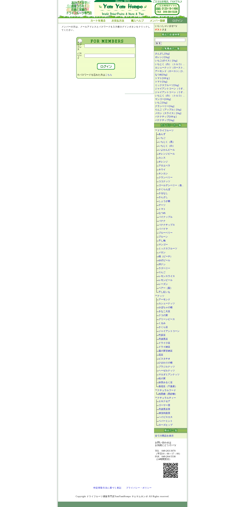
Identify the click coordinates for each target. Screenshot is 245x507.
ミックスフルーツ (168, 248)
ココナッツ (164, 181)
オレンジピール (167, 153)
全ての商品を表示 (164, 435)
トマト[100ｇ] (162, 78)
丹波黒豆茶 (164, 409)
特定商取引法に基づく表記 (107, 488)
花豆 (161, 354)
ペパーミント (166, 421)
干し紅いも (164, 292)
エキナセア (164, 401)
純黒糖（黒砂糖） (168, 393)
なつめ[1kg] (161, 74)
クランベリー (166, 177)
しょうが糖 (164, 201)
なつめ (162, 213)
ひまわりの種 (166, 362)
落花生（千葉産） (168, 386)
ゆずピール (164, 260)
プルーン (163, 236)
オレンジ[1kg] (162, 57)
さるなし (163, 193)
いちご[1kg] (161, 102)
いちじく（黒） (167, 142)
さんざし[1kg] (162, 53)
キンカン (163, 173)
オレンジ (163, 161)
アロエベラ (164, 165)
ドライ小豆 (164, 343)
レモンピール (166, 280)
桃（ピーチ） (166, 256)
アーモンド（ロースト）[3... (169, 71)
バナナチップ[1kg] (164, 120)
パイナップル (166, 217)
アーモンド (164, 299)
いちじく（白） (167, 145)
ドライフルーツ (165, 130)
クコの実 (163, 315)
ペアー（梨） (166, 288)
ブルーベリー (166, 232)
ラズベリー (164, 268)
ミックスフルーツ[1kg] (167, 85)
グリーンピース (167, 319)
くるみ (162, 323)
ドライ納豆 (164, 346)
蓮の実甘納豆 (166, 350)
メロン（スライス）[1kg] (168, 113)
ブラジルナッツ (167, 366)
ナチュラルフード (166, 390)
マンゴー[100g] (163, 99)
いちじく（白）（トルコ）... (170, 64)
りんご (162, 272)
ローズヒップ (166, 425)
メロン (162, 252)
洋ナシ (162, 264)
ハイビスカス (166, 417)
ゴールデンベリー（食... (171, 185)
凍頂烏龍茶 (164, 413)
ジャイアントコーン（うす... (170, 88)
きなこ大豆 (164, 311)
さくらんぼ (164, 189)
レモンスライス (167, 276)
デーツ (162, 205)
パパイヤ (163, 228)
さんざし (163, 197)
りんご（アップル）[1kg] (168, 109)
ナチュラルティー (166, 397)
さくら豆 (163, 327)
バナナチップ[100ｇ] (165, 116)
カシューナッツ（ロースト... (170, 67)
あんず (162, 134)
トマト (162, 209)
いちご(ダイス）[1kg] (166, 60)
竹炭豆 (162, 335)
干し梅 (162, 240)
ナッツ (160, 296)
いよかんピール (167, 149)
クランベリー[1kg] (164, 106)
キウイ (162, 169)
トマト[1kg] (161, 81)
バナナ (162, 220)
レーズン (163, 284)
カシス (162, 157)
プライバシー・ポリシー (139, 488)
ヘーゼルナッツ (167, 370)
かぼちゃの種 (166, 307)
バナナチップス (167, 224)
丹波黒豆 (163, 339)
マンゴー (163, 244)
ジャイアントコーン (169, 331)
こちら (108, 74)
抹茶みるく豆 (166, 382)
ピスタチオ (164, 358)
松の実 (162, 378)
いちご (162, 138)
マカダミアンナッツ (169, 374)
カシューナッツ (167, 303)
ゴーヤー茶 (164, 405)
